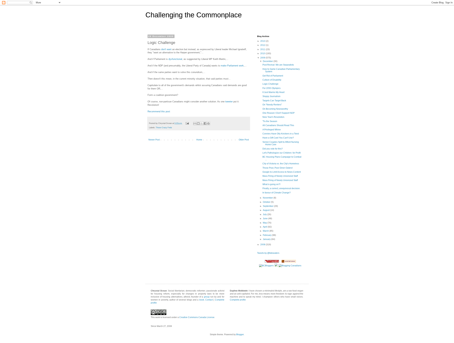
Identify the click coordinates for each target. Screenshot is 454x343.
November (268, 198)
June (265, 218)
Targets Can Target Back (274, 100)
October (267, 202)
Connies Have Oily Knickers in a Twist (280, 133)
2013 (263, 41)
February (267, 235)
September (268, 206)
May (265, 223)
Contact (209, 300)
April (265, 227)
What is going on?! (271, 184)
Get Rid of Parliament (272, 76)
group (207, 297)
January (267, 239)
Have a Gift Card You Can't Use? (278, 138)
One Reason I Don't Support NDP (278, 113)
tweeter (229, 101)
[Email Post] (187, 123)
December (268, 61)
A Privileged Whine (271, 129)
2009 (263, 57)
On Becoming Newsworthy (275, 109)
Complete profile (238, 300)
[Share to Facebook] (205, 123)
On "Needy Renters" (272, 104)
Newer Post (154, 139)
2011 (263, 49)
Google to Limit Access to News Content (281, 172)
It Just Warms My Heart (273, 92)
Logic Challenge (270, 84)
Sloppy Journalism (271, 96)
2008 (263, 244)
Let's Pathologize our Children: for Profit (281, 153)
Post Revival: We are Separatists (278, 65)
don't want (166, 49)
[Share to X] (201, 123)
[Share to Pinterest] (208, 123)
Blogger (240, 334)
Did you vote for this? (272, 149)
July (265, 214)
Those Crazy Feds (164, 127)
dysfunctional (175, 59)
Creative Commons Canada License (196, 317)
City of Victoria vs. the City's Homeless (280, 163)
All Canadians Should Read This (278, 125)
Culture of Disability (271, 80)
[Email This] (195, 123)
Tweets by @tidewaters (268, 253)
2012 (263, 45)
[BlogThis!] (198, 123)
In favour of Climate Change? (276, 192)
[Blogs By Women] (276, 265)
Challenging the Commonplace (193, 15)
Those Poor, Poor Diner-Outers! (277, 168)
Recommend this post (159, 111)
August (266, 210)
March (266, 231)
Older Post (244, 139)
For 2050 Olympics (271, 88)
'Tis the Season (269, 121)
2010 (263, 53)
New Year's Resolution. (273, 117)
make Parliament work (232, 65)
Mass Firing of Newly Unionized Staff (280, 176)
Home (199, 139)
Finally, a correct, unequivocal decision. (281, 188)
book (201, 300)
